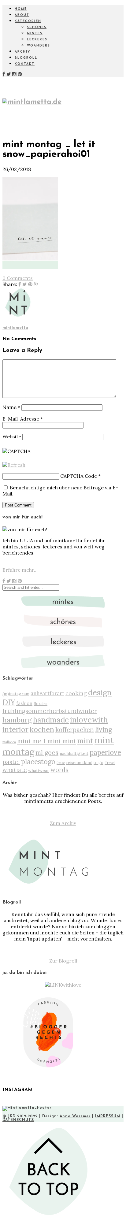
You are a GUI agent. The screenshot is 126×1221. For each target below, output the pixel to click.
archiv (22, 52)
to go (98, 762)
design (100, 692)
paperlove (105, 752)
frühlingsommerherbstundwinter (49, 710)
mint (85, 740)
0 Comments (17, 278)
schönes (36, 27)
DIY (8, 702)
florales (40, 703)
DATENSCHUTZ (18, 1120)
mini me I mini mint (46, 741)
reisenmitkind (79, 762)
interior (15, 729)
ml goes (46, 752)
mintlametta (15, 328)
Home (21, 9)
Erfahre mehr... (20, 570)
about (22, 15)
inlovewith (89, 719)
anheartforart (47, 693)
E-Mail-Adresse (22, 419)
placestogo (38, 761)
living (103, 729)
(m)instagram (15, 693)
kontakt (25, 64)
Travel (110, 763)
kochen (42, 729)
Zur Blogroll (63, 961)
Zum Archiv (63, 823)
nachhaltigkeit (74, 753)
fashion (24, 703)
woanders (38, 45)
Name (11, 407)
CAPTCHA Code (78, 476)
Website (11, 436)
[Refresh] (13, 465)
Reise (61, 763)
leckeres (37, 39)
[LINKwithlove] (63, 985)
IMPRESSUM (107, 1116)
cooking (76, 693)
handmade (51, 720)
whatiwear (38, 770)
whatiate (14, 770)
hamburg (17, 719)
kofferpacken (74, 730)
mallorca (9, 742)
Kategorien (28, 21)
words (59, 770)
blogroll (26, 58)
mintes (35, 33)
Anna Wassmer (75, 1116)
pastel (11, 762)
